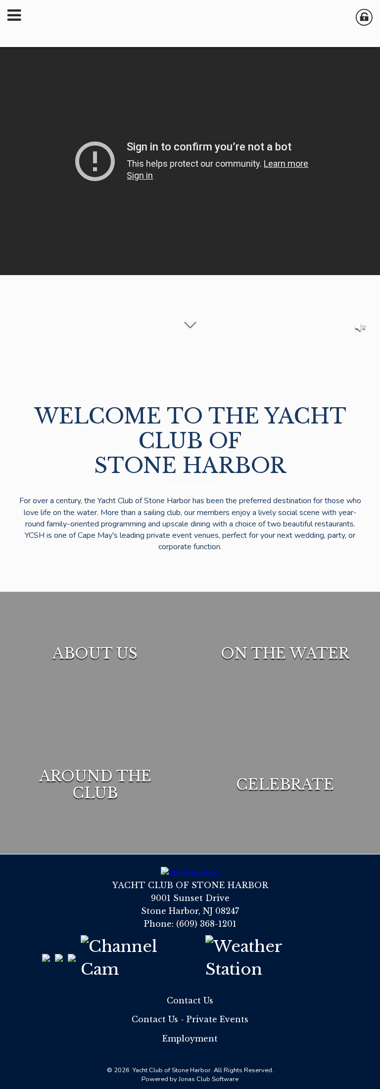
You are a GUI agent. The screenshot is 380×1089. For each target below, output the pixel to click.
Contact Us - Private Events (190, 1019)
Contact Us (190, 1000)
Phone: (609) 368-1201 (190, 924)
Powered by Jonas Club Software (190, 1079)
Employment (190, 1038)
